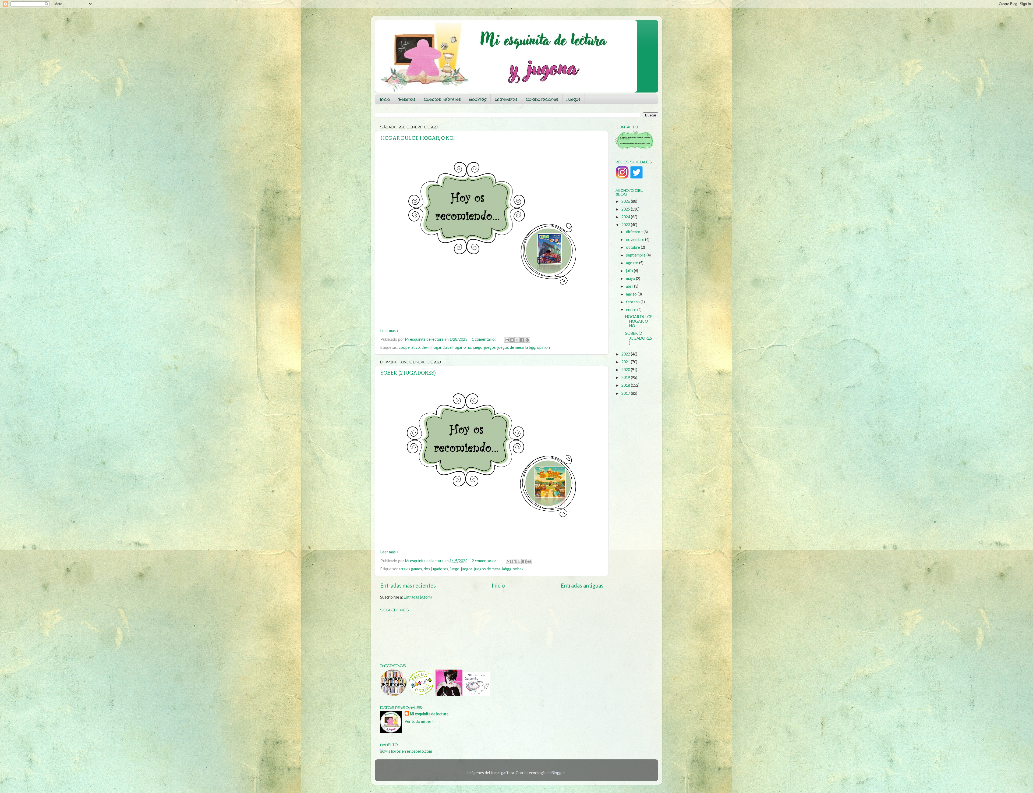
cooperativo (409, 347)
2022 (626, 354)
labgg (506, 569)
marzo (632, 294)
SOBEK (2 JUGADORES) (408, 373)
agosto (632, 263)
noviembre (635, 239)
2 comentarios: (485, 561)
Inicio (385, 99)
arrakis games (410, 569)
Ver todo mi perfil (419, 721)
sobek (518, 569)
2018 (626, 385)
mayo (631, 278)
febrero (633, 302)
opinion (543, 347)
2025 (626, 209)
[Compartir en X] (517, 340)
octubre (633, 247)
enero (631, 309)
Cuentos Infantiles (442, 99)
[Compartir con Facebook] (522, 340)
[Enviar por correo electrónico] (507, 340)
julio (630, 270)
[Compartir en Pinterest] (527, 340)
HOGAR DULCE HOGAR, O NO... (418, 138)
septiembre (636, 255)
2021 (626, 362)
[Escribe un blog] (512, 340)
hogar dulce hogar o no (451, 347)
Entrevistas (506, 99)
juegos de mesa (510, 347)
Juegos (574, 99)
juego (478, 347)
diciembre (634, 231)
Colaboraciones (542, 99)
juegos (490, 347)
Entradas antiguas (582, 585)
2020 (626, 369)
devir (426, 347)
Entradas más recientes (408, 585)
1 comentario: (484, 339)
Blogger (558, 772)
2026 (626, 201)
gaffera (507, 772)
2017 (626, 393)
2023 (626, 224)
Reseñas (407, 99)
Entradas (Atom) (418, 597)
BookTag (477, 99)
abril (630, 286)
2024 (626, 217)
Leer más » (389, 330)
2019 (626, 377)
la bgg (530, 347)
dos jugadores (436, 569)
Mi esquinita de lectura (429, 714)
